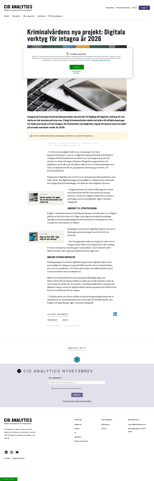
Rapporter (78, 424)
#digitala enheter (71, 325)
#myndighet (52, 320)
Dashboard (41, 16)
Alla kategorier (56, 16)
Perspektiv (16, 16)
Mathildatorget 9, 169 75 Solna (137, 430)
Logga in (144, 8)
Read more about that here (101, 60)
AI (75, 433)
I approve (76, 67)
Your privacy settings (9, 479)
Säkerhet (77, 437)
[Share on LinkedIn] (115, 314)
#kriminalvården (53, 325)
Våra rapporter (29, 16)
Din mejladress (55, 378)
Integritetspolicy (18, 458)
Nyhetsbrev (110, 8)
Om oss (134, 8)
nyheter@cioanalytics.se (137, 424)
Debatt (7, 16)
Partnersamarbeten (123, 8)
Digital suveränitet (81, 441)
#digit (65, 320)
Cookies (7, 458)
